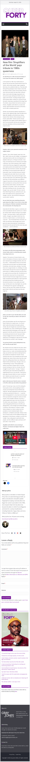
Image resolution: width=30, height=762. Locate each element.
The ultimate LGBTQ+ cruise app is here (11, 681)
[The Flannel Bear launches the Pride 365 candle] (8, 455)
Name (4, 576)
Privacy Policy (12, 754)
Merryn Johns (14, 74)
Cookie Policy (18, 754)
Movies (12, 59)
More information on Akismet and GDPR (17, 574)
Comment (5, 549)
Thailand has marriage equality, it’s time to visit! (13, 655)
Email (3, 583)
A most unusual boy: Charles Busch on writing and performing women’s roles (17, 468)
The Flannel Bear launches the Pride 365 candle (18, 456)
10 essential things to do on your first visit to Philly (13, 653)
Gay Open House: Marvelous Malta (10, 671)
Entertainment (6, 59)
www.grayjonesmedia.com (22, 715)
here (16, 691)
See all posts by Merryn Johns (10, 519)
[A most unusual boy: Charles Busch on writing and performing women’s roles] (7, 466)
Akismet (19, 572)
